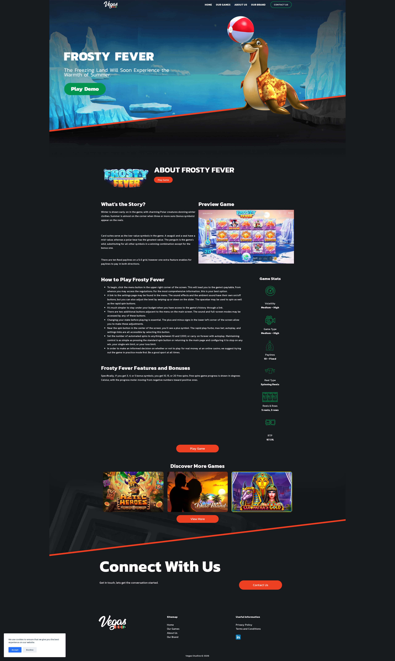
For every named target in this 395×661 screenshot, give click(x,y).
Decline (29, 649)
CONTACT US (281, 4)
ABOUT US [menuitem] (240, 4)
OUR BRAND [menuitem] (258, 4)
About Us (172, 633)
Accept (15, 649)
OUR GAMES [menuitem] (223, 4)
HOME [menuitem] (208, 4)
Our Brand (172, 637)
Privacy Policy (244, 625)
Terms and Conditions (248, 629)
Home (170, 625)
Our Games (173, 629)
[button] (163, 180)
